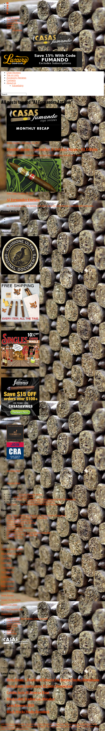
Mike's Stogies (7, 586)
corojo (8, 729)
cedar (62, 724)
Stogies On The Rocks (11, 600)
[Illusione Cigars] (20, 274)
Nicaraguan (13, 724)
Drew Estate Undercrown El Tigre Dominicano (27, 518)
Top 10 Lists (12, 20)
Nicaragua (56, 724)
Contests (10, 25)
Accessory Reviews (15, 23)
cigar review (5, 724)
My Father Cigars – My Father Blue (22, 535)
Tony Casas (12, 504)
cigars (12, 729)
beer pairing (21, 724)
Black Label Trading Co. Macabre (21, 523)
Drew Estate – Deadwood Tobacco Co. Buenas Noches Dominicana (36, 515)
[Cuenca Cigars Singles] (20, 368)
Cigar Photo (6, 577)
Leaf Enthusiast (7, 581)
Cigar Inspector (7, 567)
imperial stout (78, 726)
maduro (71, 726)
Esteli (16, 726)
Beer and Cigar (48, 724)
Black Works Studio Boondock (20, 527)
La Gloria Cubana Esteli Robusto (40, 502)
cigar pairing (30, 724)
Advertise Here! (13, 471)
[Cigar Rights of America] (15, 458)
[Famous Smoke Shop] (20, 415)
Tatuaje (56, 726)
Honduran (42, 726)
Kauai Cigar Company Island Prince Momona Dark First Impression (46, 499)
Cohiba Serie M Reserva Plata (20, 520)
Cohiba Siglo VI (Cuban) (24, 497)
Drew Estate (50, 726)
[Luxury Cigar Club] (41, 68)
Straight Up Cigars (9, 604)
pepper (36, 726)
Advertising (17, 30)
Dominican (75, 724)
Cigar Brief (6, 558)
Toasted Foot (6, 614)
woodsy (86, 726)
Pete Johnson (63, 726)
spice (70, 724)
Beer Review (38, 724)
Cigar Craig (6, 563)
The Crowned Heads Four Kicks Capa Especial (40, 504)
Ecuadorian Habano (86, 724)
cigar (66, 724)
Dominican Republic (7, 726)
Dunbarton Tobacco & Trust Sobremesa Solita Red (28, 532)
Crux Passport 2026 (15, 525)
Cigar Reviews (13, 18)
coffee (95, 724)
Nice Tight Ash (7, 590)
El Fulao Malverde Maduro (31, 494)
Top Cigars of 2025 (15, 530)
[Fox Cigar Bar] (20, 321)
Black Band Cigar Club (11, 553)
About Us (11, 28)
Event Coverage (14, 623)
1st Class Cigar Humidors (12, 549)
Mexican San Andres (22, 729)
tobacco (96, 726)
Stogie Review (7, 595)
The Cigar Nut (7, 572)
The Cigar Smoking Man (12, 609)
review (3, 729)
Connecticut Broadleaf (26, 726)
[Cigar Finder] (15, 441)
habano (91, 726)
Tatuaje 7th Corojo (15, 537)
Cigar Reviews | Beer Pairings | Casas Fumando (27, 618)
